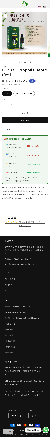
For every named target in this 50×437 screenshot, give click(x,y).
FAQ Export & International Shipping (22, 318)
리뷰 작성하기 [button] (25, 225)
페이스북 (9, 284)
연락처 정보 (43, 434)
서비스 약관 (10, 341)
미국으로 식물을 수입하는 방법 (18, 306)
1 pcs (7, 93)
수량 (3, 99)
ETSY (7, 290)
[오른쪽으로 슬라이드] (30, 62)
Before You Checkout (15, 312)
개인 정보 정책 (11, 323)
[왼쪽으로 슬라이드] (19, 62)
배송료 (4, 84)
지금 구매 (25, 120)
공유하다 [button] (8, 129)
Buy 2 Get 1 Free (24, 93)
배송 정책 (9, 335)
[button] (5, 4)
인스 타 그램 (10, 279)
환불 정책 (9, 329)
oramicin (16, 430)
